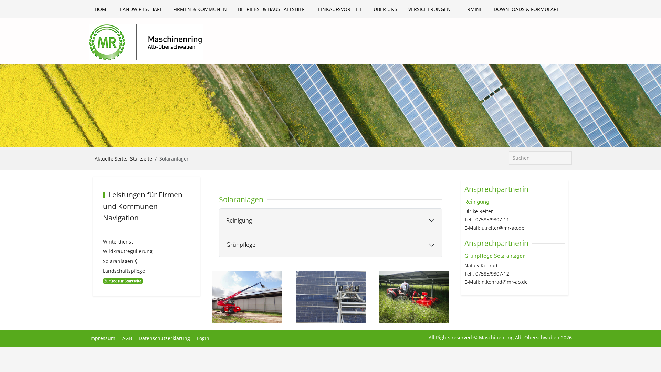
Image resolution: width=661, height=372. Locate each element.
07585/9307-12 (492, 273)
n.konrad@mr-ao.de (505, 282)
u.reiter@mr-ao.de (503, 228)
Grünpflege (240, 244)
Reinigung (239, 220)
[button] (247, 296)
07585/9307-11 (492, 219)
